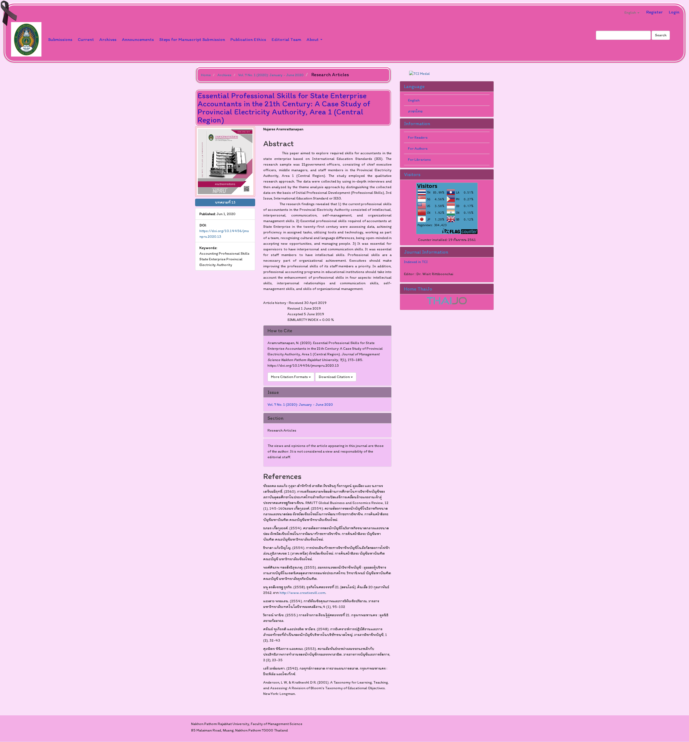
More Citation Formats (290, 376)
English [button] (630, 12)
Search (660, 35)
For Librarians (419, 159)
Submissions (60, 39)
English (414, 100)
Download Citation (335, 376)
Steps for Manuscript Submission (192, 39)
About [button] (313, 39)
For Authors (418, 148)
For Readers (418, 137)
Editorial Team (286, 39)
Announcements (138, 39)
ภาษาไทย (415, 111)
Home (206, 75)
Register (654, 12)
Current (86, 39)
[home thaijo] (447, 300)
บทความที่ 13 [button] (225, 202)
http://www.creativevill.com (302, 592)
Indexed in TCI (416, 262)
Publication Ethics (248, 39)
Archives (108, 39)
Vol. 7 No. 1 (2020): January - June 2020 (271, 75)
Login (674, 12)
